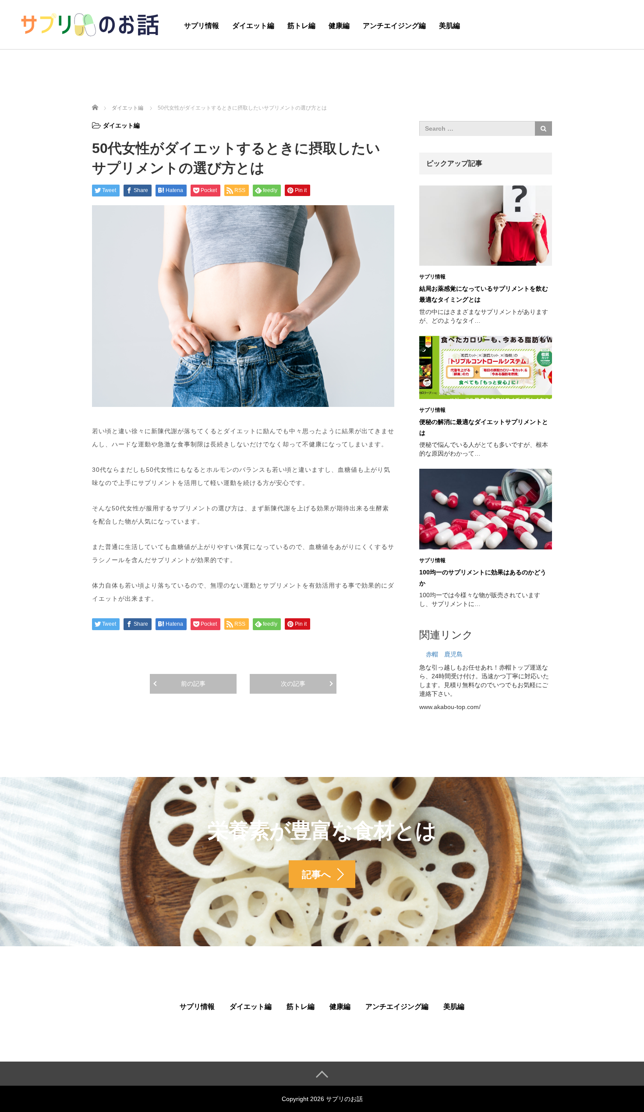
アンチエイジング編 (394, 25)
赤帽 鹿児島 (444, 654)
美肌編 (449, 25)
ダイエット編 (253, 25)
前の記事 (193, 683)
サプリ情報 (201, 25)
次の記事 (293, 683)
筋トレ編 (301, 25)
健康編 (339, 25)
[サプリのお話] (89, 23)
